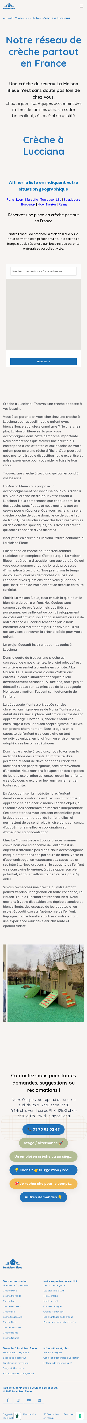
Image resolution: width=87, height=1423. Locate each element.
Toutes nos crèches (28, 18)
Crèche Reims (10, 1332)
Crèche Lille (9, 1311)
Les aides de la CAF (54, 1290)
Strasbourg (72, 199)
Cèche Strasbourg (12, 1316)
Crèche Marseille (12, 1295)
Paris (10, 199)
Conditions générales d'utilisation (61, 1357)
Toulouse (47, 199)
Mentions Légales (53, 1352)
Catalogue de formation (16, 1362)
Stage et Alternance (13, 1368)
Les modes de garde (54, 1285)
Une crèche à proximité (15, 1285)
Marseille (31, 199)
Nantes (51, 204)
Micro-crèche (51, 1295)
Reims (63, 204)
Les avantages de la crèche (58, 1316)
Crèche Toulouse (12, 1327)
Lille (58, 199)
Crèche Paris (10, 1290)
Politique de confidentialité (58, 1362)
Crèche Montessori (54, 1311)
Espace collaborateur (14, 1357)
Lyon (19, 199)
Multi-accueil (51, 1301)
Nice (41, 204)
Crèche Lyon (9, 1301)
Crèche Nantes (11, 1337)
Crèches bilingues (53, 1306)
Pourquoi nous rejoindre (16, 1352)
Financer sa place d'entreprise (60, 1322)
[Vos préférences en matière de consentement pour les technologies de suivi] (80, 1416)
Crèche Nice (9, 1322)
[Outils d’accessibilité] (17, 1416)
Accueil (8, 18)
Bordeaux (28, 204)
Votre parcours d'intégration (18, 1373)
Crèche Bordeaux (12, 1306)
